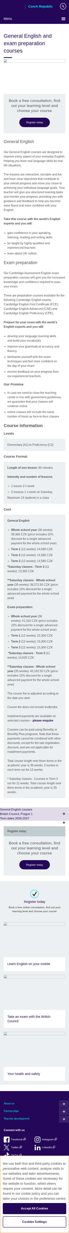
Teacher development (16, 1118)
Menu (8, 19)
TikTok (15, 1155)
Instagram (48, 1139)
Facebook (17, 1139)
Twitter (15, 1147)
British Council (13, 7)
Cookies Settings (34, 1221)
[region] (34, 1194)
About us (9, 1103)
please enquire (43, 720)
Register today (34, 122)
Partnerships (11, 1111)
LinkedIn (47, 1147)
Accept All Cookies (34, 1208)
